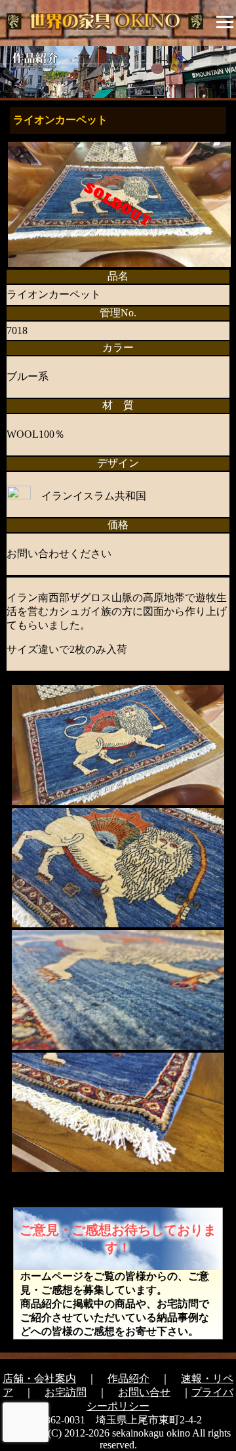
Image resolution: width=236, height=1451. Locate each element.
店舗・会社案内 (39, 1378)
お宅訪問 (66, 1392)
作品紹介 (128, 1378)
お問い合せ (144, 1392)
